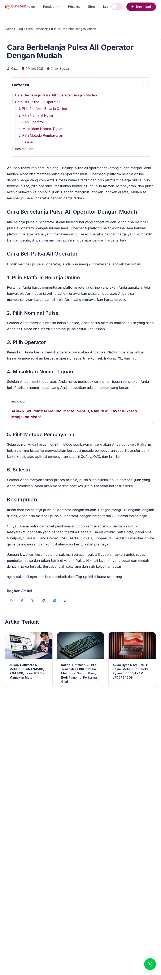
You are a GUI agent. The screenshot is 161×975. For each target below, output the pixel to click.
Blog (91, 6)
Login (107, 6)
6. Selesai (25, 142)
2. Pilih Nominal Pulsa (35, 115)
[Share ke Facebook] (22, 601)
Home (30, 6)
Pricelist (74, 6)
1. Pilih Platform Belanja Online (42, 108)
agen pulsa (87, 554)
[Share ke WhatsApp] (11, 601)
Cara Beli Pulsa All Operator (37, 102)
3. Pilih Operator (31, 122)
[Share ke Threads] (44, 601)
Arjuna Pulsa (74, 560)
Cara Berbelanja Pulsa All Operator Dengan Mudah (56, 95)
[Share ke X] (33, 601)
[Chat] (150, 964)
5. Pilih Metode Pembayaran (40, 135)
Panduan (49, 6)
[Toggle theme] (117, 6)
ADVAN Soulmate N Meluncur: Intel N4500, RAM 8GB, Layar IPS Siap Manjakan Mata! (74, 414)
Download (143, 6)
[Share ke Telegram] (55, 601)
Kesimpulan (24, 149)
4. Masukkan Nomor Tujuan (40, 129)
